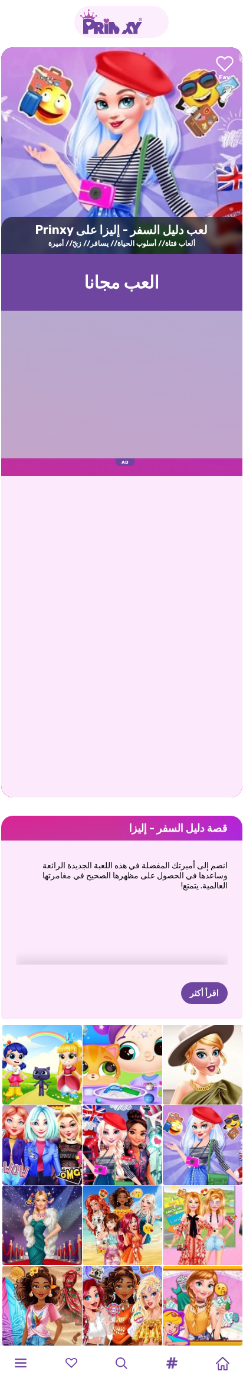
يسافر (99, 243)
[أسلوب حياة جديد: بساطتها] (202, 1065)
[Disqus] (122, 635)
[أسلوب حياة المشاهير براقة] (42, 1225)
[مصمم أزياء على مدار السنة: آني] (202, 1306)
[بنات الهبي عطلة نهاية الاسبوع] (122, 1306)
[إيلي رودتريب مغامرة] (202, 1225)
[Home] (222, 1363)
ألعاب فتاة (180, 243)
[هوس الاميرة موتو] (42, 1145)
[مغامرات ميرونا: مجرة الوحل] (122, 1065)
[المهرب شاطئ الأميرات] (122, 1225)
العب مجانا (121, 282)
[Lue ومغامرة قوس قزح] (42, 1065)
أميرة (56, 243)
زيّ (77, 243)
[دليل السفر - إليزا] (202, 1145)
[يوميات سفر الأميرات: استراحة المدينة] (122, 1145)
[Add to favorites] (225, 69)
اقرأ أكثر (204, 993)
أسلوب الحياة (136, 243)
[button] (172, 1363)
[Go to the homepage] (121, 22)
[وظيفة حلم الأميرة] (42, 1306)
